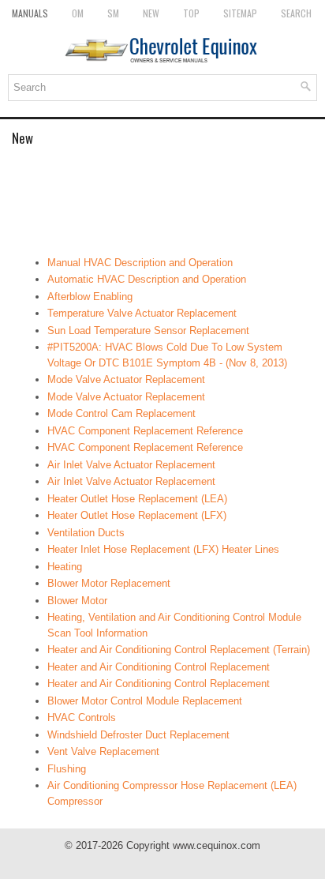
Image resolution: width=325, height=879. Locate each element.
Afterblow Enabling (90, 296)
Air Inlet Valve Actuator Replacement (131, 465)
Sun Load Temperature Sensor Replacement (148, 330)
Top (191, 13)
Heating (64, 567)
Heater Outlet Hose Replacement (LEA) (137, 499)
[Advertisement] (162, 199)
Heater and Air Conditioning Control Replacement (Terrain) (178, 649)
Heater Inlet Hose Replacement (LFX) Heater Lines (163, 549)
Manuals (30, 13)
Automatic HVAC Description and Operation (146, 279)
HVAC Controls (81, 717)
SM (113, 13)
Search (296, 13)
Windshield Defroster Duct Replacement (138, 735)
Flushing (66, 769)
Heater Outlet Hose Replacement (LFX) (136, 515)
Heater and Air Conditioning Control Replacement (158, 667)
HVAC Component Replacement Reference (145, 431)
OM (78, 13)
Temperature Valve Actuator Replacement (142, 313)
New (151, 13)
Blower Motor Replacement (108, 583)
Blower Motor (77, 601)
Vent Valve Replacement (103, 751)
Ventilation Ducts (86, 533)
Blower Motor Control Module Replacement (144, 701)
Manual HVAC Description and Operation (140, 263)
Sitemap (240, 13)
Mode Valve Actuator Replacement (126, 379)
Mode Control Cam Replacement (121, 413)
